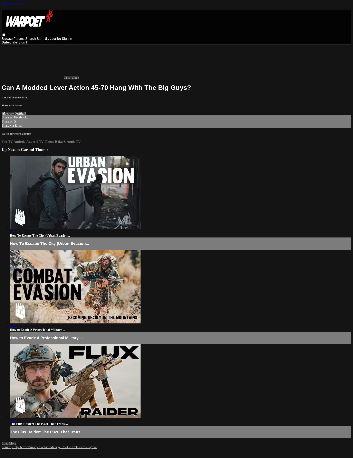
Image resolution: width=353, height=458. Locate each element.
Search (31, 38)
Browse (7, 38)
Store (40, 38)
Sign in (67, 38)
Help (15, 447)
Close (68, 77)
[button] (3, 34)
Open (75, 77)
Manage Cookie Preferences (68, 447)
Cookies (44, 447)
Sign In (23, 42)
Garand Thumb (11, 97)
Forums (19, 38)
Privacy (33, 447)
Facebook (8, 113)
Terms (23, 447)
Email (22, 113)
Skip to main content (15, 3)
